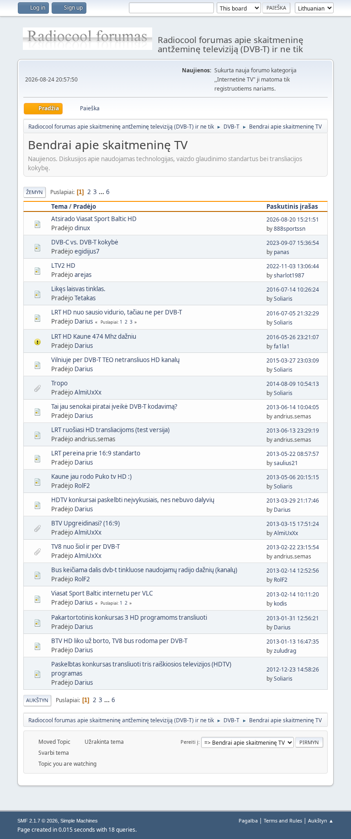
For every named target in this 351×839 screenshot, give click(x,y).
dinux (82, 228)
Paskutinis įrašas (292, 206)
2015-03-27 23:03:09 (292, 360)
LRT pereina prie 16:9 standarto (95, 453)
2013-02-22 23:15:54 (292, 547)
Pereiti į (189, 741)
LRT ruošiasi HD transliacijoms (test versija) (110, 430)
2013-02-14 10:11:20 (292, 594)
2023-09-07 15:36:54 (292, 243)
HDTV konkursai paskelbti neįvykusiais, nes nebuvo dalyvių (132, 500)
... (102, 192)
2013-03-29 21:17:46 (292, 500)
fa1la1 (282, 346)
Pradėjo (84, 206)
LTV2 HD (63, 265)
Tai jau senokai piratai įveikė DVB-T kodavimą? (114, 406)
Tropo (59, 383)
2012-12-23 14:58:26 (292, 669)
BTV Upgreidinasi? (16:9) (85, 523)
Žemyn (34, 192)
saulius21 (286, 463)
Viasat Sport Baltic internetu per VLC (102, 593)
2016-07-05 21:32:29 (292, 313)
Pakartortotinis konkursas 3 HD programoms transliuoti (129, 617)
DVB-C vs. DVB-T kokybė (84, 242)
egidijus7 (87, 251)
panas (281, 252)
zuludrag (285, 651)
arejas (82, 275)
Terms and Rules (283, 820)
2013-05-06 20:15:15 (292, 477)
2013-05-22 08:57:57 (292, 454)
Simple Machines (79, 820)
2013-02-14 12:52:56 (292, 570)
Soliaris (283, 299)
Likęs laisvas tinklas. (78, 289)
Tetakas (85, 298)
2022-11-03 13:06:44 (292, 266)
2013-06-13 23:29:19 (292, 430)
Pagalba (248, 820)
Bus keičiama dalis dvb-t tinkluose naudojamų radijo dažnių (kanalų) (144, 570)
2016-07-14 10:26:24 (292, 289)
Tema (59, 206)
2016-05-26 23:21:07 (292, 337)
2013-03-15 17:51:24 (292, 524)
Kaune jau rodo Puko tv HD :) (91, 476)
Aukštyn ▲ (321, 820)
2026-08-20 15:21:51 (292, 219)
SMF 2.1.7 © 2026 (37, 820)
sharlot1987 (289, 275)
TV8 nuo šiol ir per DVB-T (85, 546)
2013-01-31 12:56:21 (292, 618)
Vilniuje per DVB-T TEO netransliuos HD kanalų (115, 360)
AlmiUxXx (87, 392)
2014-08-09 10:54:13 (292, 384)
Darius (83, 321)
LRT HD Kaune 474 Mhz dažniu (93, 336)
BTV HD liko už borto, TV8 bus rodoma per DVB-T (119, 641)
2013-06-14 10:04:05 (292, 407)
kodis (280, 603)
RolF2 (82, 486)
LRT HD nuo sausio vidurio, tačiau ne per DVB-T (116, 312)
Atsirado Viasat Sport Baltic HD (94, 219)
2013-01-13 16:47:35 (292, 641)
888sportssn (289, 229)
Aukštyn (37, 700)
